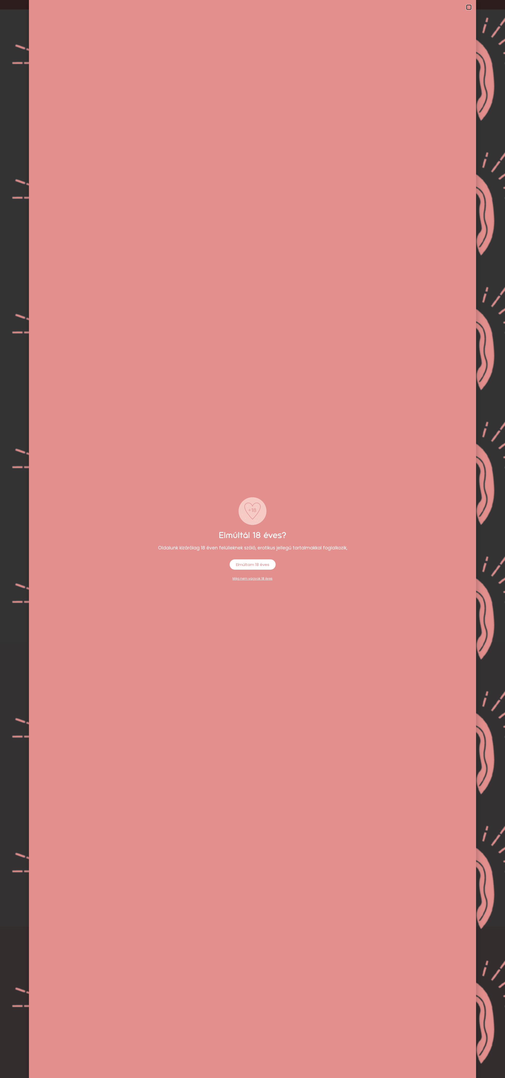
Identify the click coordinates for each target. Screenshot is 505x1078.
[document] (252, 539)
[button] (469, 7)
